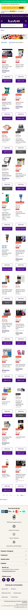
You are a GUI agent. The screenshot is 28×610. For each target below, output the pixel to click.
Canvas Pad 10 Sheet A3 (20, 103)
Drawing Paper (17, 593)
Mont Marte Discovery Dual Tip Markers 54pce (21, 175)
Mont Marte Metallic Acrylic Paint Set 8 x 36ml (21, 140)
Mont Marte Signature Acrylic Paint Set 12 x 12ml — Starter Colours (6, 216)
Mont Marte (4, 69)
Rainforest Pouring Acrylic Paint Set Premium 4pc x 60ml (21, 477)
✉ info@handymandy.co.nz (20, 607)
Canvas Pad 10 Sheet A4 (6, 402)
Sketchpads (5, 597)
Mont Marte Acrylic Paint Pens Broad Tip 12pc (7, 291)
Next (22, 495)
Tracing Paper (14, 597)
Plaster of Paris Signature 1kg (20, 65)
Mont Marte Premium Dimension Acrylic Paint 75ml (6, 252)
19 (17, 495)
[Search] (25, 25)
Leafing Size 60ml (20, 437)
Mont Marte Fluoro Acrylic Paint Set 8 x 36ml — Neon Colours (7, 326)
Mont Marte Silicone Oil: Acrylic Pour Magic (7, 66)
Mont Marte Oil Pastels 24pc (6, 139)
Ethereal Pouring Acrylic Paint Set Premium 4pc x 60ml (20, 253)
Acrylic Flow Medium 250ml (6, 475)
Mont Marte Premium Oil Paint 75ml (20, 213)
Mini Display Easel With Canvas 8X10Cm (7, 438)
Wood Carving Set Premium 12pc (7, 365)
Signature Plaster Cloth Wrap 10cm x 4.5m (7, 104)
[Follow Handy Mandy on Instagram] (8, 579)
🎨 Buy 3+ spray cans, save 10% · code (13, 7)
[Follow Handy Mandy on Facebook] (3, 579)
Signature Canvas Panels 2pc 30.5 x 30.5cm (20, 291)
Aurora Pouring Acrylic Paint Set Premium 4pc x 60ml (20, 326)
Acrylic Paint (5, 589)
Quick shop (7, 76)
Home (2, 30)
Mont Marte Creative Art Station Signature (6, 174)
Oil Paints (13, 589)
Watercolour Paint (6, 593)
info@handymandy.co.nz (8, 571)
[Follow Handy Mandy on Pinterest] (12, 579)
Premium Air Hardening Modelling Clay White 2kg (20, 403)
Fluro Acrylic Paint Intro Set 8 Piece (20, 365)
